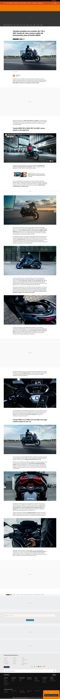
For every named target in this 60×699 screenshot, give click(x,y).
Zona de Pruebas (9, 3)
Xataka (5, 679)
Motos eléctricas (23, 3)
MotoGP (29, 3)
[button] (18, 75)
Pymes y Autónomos (53, 680)
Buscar (54, 671)
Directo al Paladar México (29, 691)
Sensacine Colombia (22, 692)
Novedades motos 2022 (25, 664)
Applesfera (5, 682)
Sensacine (20, 679)
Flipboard (22, 39)
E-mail (24, 39)
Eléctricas (14, 663)
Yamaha (22, 594)
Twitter (52, 3)
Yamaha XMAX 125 (37, 594)
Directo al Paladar (29, 679)
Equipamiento (6, 661)
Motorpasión (36, 679)
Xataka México (6, 690)
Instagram (55, 3)
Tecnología (14, 659)
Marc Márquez (40, 3)
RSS (42, 666)
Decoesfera (44, 680)
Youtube (38, 666)
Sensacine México (21, 690)
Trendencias (44, 679)
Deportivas (16, 3)
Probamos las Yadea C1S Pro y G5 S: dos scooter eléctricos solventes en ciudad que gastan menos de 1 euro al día (37, 175)
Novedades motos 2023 (28, 594)
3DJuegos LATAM (14, 690)
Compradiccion (44, 682)
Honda (23, 661)
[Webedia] (54, 0)
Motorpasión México (37, 690)
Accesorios (34, 3)
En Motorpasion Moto (31, 172)
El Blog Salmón (52, 679)
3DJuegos (13, 679)
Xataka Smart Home (6, 683)
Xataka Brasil (6, 692)
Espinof (20, 680)
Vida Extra (13, 680)
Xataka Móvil (5, 680)
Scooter (18, 594)
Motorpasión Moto (37, 680)
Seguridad (5, 659)
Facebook (54, 3)
